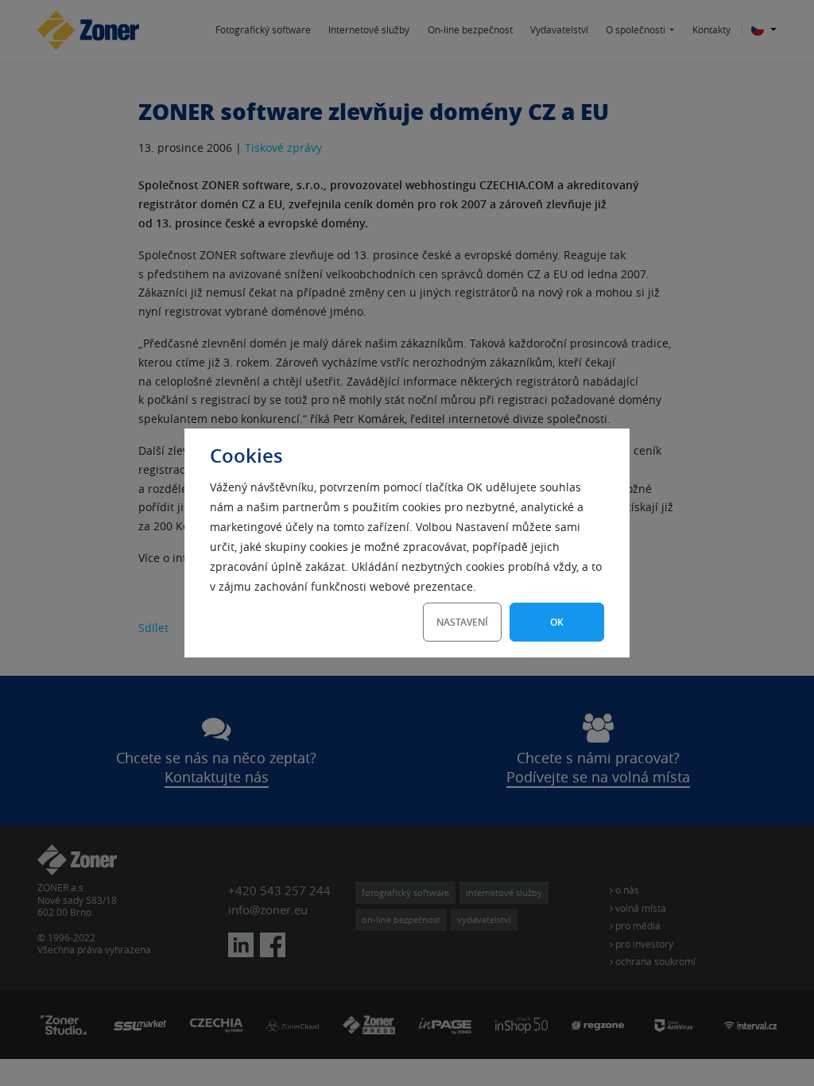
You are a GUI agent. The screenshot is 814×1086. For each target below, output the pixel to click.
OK (557, 622)
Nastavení (462, 622)
